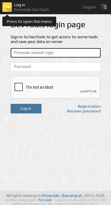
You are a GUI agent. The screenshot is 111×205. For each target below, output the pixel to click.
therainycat (71, 195)
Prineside (50, 195)
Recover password (84, 111)
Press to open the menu (29, 21)
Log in (26, 108)
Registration (89, 106)
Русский (45, 200)
